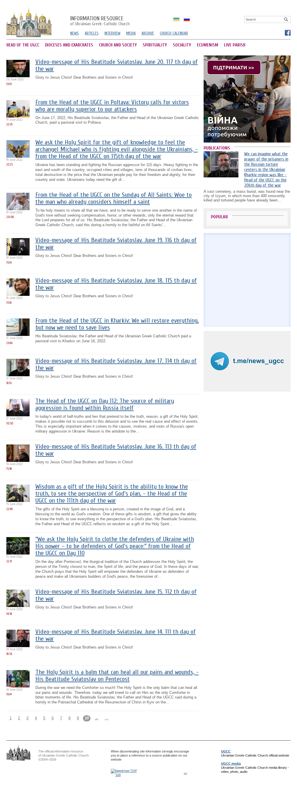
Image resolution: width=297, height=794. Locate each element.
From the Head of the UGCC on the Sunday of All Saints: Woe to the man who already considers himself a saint (113, 198)
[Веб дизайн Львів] (186, 773)
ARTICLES (92, 33)
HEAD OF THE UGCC (22, 45)
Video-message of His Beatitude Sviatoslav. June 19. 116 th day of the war (116, 244)
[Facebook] (287, 32)
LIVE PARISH (234, 45)
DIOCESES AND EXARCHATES (69, 45)
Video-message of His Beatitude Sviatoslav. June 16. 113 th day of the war (115, 450)
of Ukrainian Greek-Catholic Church (100, 21)
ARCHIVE (148, 33)
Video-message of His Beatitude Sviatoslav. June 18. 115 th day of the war (116, 284)
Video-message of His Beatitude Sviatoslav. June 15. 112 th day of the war (116, 595)
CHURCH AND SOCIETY (118, 45)
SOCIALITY (182, 45)
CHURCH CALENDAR (174, 33)
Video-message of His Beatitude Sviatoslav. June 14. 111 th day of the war (115, 635)
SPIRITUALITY (155, 45)
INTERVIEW (112, 33)
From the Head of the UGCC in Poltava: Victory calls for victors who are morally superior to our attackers (112, 106)
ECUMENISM (207, 45)
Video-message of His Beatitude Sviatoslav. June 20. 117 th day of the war (116, 65)
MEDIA (131, 33)
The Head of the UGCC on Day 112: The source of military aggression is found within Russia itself (104, 404)
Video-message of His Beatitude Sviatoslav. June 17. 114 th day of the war (116, 364)
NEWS (74, 33)
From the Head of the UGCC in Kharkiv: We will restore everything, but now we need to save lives (117, 324)
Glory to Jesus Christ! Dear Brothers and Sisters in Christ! (84, 77)
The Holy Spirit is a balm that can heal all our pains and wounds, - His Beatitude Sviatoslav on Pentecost (117, 676)
